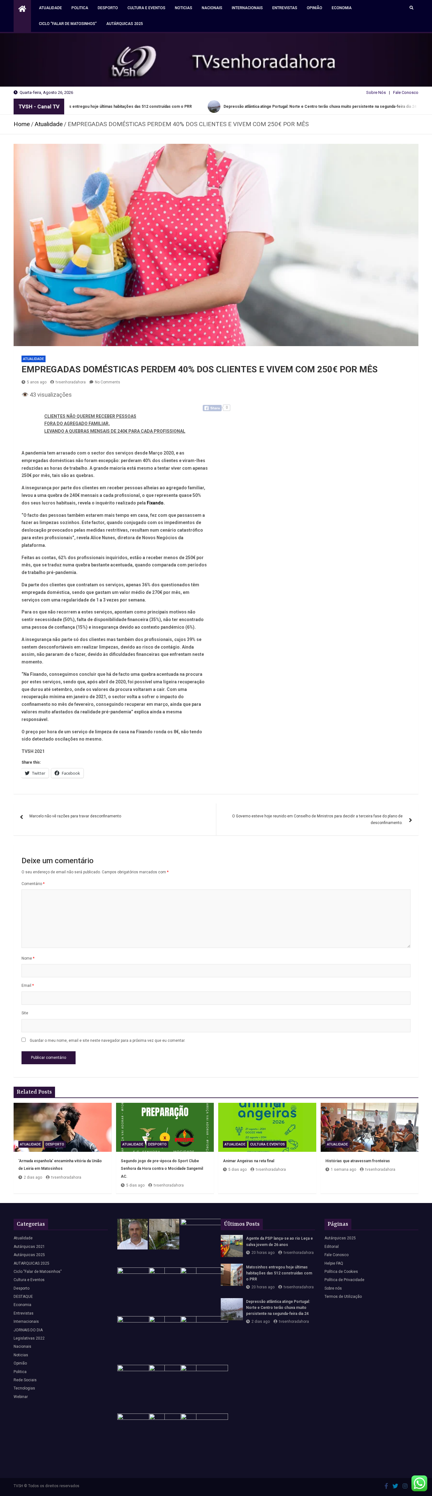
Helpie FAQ (333, 1263)
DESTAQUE (23, 1296)
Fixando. (156, 502)
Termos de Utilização (343, 1296)
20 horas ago (263, 1252)
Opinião (314, 8)
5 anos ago (36, 382)
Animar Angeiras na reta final (248, 1161)
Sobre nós (333, 1288)
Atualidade (50, 8)
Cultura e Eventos (146, 8)
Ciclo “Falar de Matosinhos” (68, 23)
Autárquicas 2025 (124, 23)
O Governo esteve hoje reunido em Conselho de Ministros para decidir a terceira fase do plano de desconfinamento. (317, 819)
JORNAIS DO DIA (28, 1330)
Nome (28, 958)
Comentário (33, 884)
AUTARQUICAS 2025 (31, 1263)
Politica (79, 8)
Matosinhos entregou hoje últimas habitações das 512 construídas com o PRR (279, 1273)
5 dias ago (135, 1185)
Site (25, 1013)
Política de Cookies (341, 1271)
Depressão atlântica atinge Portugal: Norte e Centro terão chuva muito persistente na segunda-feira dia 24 (278, 1307)
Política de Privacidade (344, 1280)
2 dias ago (33, 1177)
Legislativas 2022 (29, 1338)
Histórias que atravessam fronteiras (357, 1161)
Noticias (183, 8)
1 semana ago (343, 1169)
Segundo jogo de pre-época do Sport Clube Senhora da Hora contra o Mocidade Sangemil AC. (162, 1169)
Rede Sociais (25, 1380)
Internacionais (247, 8)
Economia (342, 8)
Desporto (108, 8)
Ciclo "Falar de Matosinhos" (38, 1271)
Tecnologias (24, 1388)
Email (28, 985)
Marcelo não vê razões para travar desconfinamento (75, 816)
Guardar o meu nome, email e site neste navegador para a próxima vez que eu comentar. (107, 1040)
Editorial (331, 1246)
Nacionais (212, 8)
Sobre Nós (376, 92)
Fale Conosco (405, 92)
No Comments (107, 382)
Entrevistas (284, 8)
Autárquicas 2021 (29, 1246)
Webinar (21, 1397)
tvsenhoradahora (71, 382)
